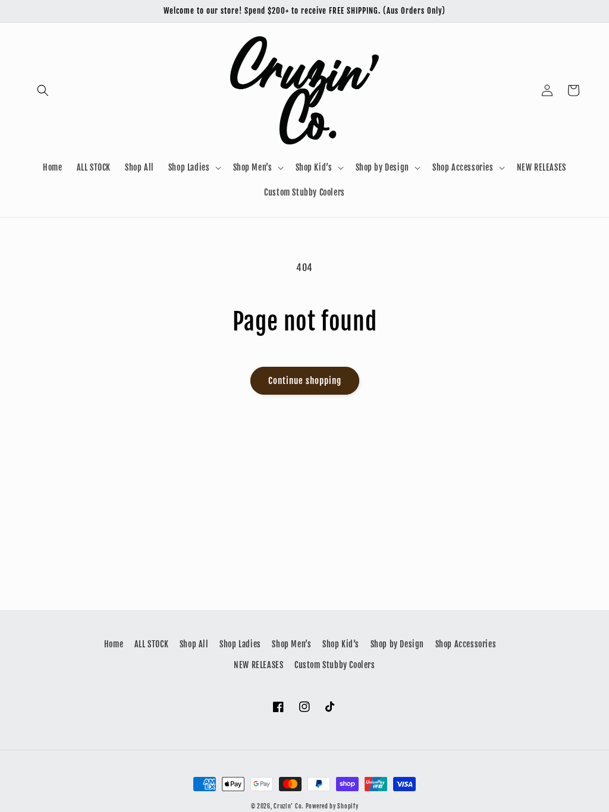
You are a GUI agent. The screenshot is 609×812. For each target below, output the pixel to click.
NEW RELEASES (258, 665)
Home (113, 644)
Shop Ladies (240, 644)
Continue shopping (304, 380)
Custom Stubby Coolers (334, 665)
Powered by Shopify (332, 806)
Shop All (194, 644)
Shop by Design (397, 644)
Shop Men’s (291, 644)
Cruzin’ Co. (288, 806)
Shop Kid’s (340, 644)
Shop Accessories (466, 644)
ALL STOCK (151, 644)
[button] (43, 90)
